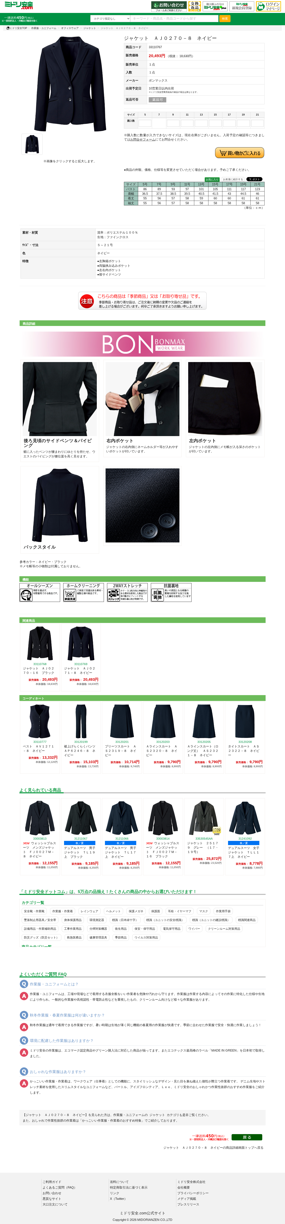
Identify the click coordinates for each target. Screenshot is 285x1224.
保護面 (155, 911)
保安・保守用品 (145, 928)
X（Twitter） (118, 1198)
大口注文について (55, 1204)
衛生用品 (121, 928)
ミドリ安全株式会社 (191, 1182)
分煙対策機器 (98, 928)
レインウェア (89, 911)
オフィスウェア (70, 28)
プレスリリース (188, 1204)
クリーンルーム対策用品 (224, 928)
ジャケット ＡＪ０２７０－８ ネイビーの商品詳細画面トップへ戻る (213, 1147)
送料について (119, 1182)
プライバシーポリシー (193, 1193)
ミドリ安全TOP (18, 28)
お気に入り (212, 179)
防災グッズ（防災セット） (41, 937)
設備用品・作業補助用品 (40, 928)
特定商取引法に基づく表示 (129, 1187)
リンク (114, 1193)
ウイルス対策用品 (146, 937)
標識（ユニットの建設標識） (211, 920)
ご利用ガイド (52, 1182)
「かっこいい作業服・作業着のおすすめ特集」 (112, 1120)
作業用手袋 (223, 911)
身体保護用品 (73, 920)
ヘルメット (113, 911)
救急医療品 (74, 937)
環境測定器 (97, 920)
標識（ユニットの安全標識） (165, 920)
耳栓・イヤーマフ (179, 911)
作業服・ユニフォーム (43, 28)
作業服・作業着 (62, 911)
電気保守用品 (171, 928)
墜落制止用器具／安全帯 (40, 920)
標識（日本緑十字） (125, 920)
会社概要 (183, 1187)
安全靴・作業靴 (34, 911)
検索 (225, 18)
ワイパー (194, 928)
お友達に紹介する (233, 179)
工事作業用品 (73, 928)
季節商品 (121, 937)
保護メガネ (136, 911)
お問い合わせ (52, 1193)
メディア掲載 (186, 1198)
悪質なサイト (52, 1198)
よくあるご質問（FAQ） (60, 1187)
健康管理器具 (98, 937)
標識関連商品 (247, 920)
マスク (203, 911)
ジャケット (89, 28)
